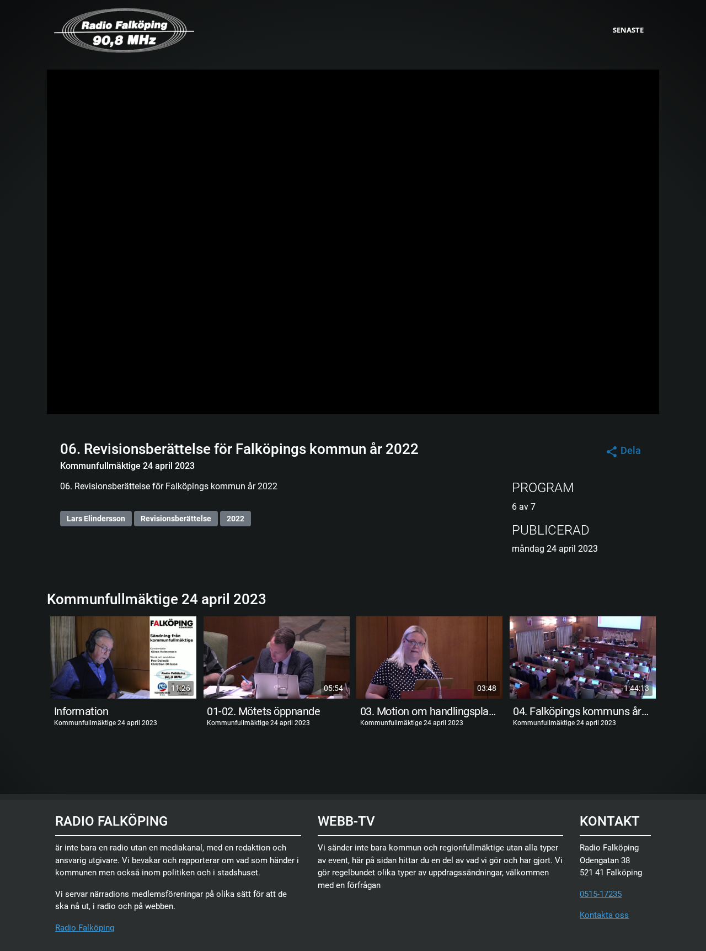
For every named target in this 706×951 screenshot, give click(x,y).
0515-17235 (601, 894)
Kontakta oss (604, 915)
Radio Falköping (84, 928)
